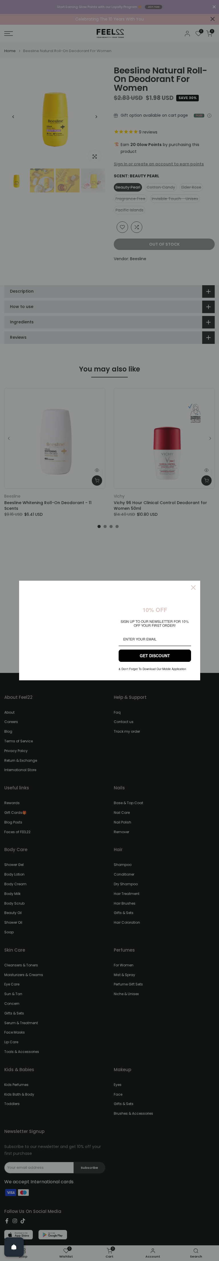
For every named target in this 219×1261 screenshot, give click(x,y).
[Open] (14, 1247)
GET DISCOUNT (155, 655)
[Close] (193, 587)
